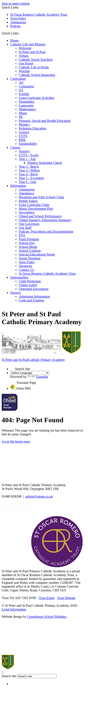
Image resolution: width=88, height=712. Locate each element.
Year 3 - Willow (29, 170)
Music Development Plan (36, 208)
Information (18, 185)
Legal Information (14, 609)
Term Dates (18, 18)
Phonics (24, 124)
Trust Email (46, 598)
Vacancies (25, 266)
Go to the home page (16, 441)
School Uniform (30, 250)
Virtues (23, 56)
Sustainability (28, 143)
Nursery (24, 151)
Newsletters (27, 212)
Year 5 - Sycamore (31, 178)
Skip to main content (15, 3)
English (24, 94)
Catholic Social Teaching (36, 59)
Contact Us (26, 270)
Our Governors (29, 224)
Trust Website (66, 598)
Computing (26, 86)
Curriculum (18, 78)
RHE (22, 140)
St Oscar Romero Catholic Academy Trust (38, 14)
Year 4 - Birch (28, 174)
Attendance (26, 193)
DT (21, 90)
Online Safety (28, 285)
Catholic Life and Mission (27, 44)
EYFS (23, 136)
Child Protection (30, 281)
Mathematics (27, 109)
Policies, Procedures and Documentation (46, 231)
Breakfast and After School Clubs (41, 197)
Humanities (26, 101)
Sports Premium (29, 258)
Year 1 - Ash (27, 159)
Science (24, 132)
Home (14, 40)
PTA (22, 235)
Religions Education (32, 128)
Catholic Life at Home (34, 67)
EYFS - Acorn (28, 155)
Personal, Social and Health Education (44, 120)
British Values (28, 201)
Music (23, 113)
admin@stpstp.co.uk (39, 496)
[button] (20, 33)
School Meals (28, 247)
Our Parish (26, 63)
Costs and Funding (31, 300)
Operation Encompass (33, 289)
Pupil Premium (29, 239)
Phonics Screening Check (44, 163)
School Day (27, 243)
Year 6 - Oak (27, 182)
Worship (24, 71)
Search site (9, 676)
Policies (15, 26)
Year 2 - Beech (29, 166)
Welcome (25, 48)
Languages (26, 105)
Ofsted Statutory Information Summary (45, 220)
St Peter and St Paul (32, 52)
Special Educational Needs (37, 254)
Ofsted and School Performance (40, 216)
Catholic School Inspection (37, 75)
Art (21, 82)
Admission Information (34, 296)
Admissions (18, 22)
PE (21, 117)
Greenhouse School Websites (46, 616)
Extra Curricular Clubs (34, 205)
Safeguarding (19, 277)
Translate (42, 377)
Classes (15, 147)
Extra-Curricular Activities (36, 98)
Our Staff (25, 227)
